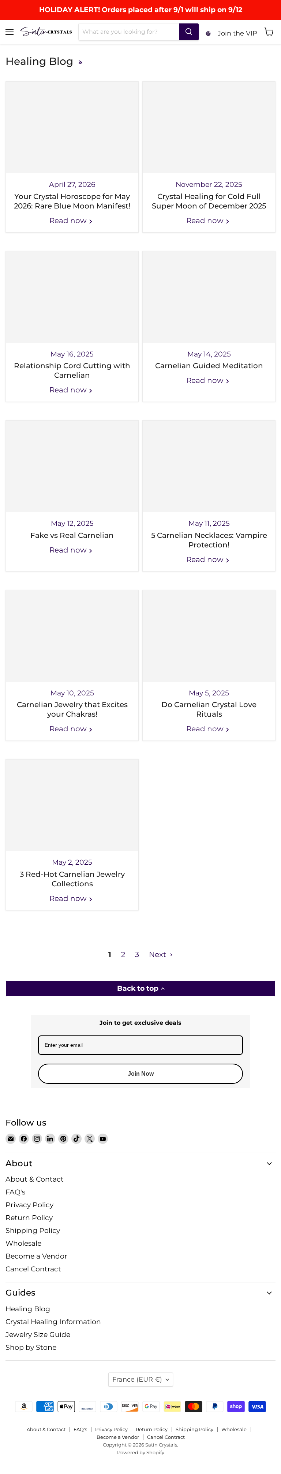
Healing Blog (27, 1309)
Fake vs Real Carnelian (72, 535)
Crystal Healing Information (53, 1322)
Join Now (141, 1074)
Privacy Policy (29, 1205)
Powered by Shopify (140, 1452)
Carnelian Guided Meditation (209, 365)
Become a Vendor (36, 1256)
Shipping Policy (32, 1230)
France (137, 1379)
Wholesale (23, 1243)
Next (158, 954)
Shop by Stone (30, 1347)
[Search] (189, 31)
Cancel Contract (33, 1269)
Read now (69, 220)
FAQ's (15, 1192)
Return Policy (29, 1217)
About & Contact (34, 1179)
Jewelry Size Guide (37, 1334)
